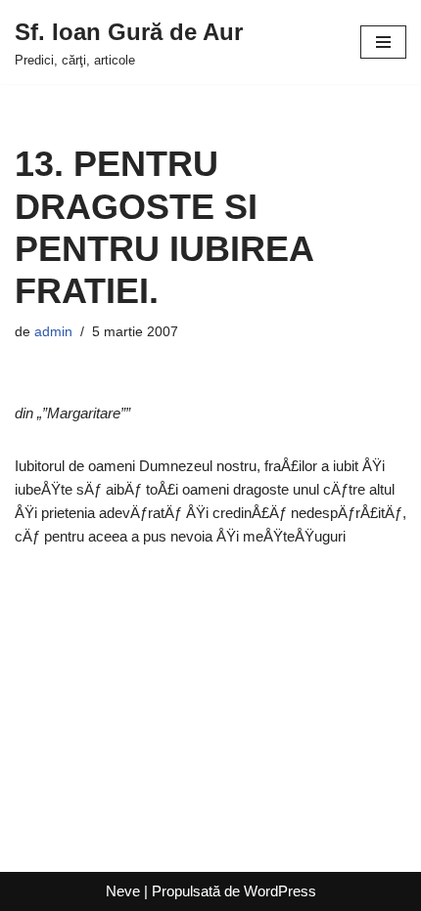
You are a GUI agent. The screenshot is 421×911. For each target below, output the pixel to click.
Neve (123, 891)
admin (53, 332)
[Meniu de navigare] (383, 42)
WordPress (280, 891)
